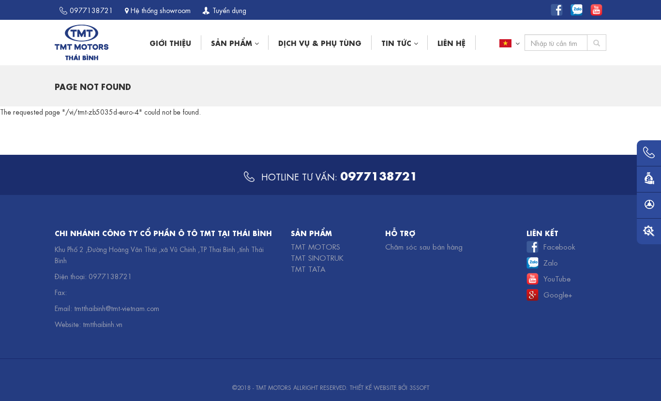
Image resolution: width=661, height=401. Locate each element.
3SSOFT (419, 387)
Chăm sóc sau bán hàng (424, 246)
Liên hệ (451, 42)
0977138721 (91, 9)
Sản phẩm (233, 42)
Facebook (559, 246)
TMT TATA (308, 268)
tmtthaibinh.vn (102, 323)
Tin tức (397, 42)
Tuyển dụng (229, 9)
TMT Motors (315, 246)
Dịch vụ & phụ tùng (319, 42)
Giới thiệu (170, 42)
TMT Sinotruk (317, 257)
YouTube (557, 278)
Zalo (550, 262)
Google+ (557, 294)
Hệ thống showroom (160, 9)
